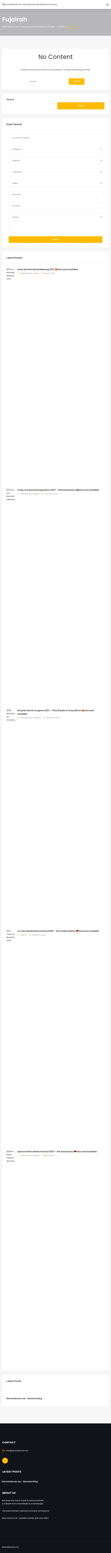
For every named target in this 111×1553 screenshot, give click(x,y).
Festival (36, 273)
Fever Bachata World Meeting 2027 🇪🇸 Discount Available (47, 269)
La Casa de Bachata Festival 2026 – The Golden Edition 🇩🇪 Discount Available (58, 931)
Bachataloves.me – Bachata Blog (24, 1398)
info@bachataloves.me (17, 1450)
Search (76, 81)
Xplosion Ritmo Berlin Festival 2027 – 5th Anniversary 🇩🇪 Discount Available (57, 1151)
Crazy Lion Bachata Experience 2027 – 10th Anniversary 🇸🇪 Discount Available (58, 490)
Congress (37, 718)
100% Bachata (26, 273)
